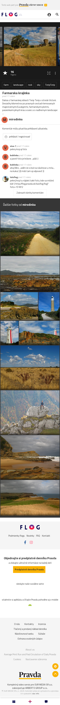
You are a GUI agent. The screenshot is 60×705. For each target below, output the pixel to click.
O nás (17, 624)
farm (6, 85)
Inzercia (42, 624)
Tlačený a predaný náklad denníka (30, 629)
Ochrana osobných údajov (30, 638)
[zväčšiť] (48, 73)
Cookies (17, 659)
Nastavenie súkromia (36, 659)
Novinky (30, 535)
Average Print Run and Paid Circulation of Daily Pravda (30, 654)
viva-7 (13, 146)
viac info (35, 693)
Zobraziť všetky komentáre (30, 192)
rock (30, 85)
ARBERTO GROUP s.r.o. (36, 688)
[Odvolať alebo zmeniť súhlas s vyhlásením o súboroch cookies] (55, 666)
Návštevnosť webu (24, 633)
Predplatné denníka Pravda (29, 569)
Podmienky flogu (16, 535)
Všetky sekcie (36, 5)
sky (38, 85)
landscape (18, 85)
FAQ (38, 535)
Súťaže (41, 633)
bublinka (14, 155)
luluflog (14, 177)
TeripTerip (50, 85)
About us (30, 649)
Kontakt (46, 535)
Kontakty (29, 624)
